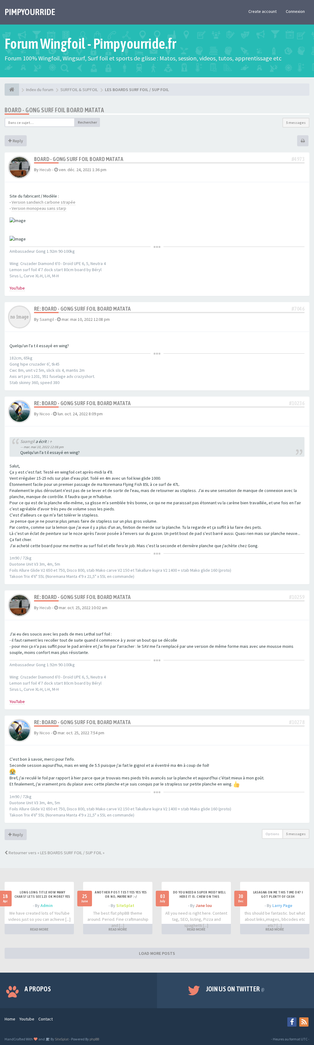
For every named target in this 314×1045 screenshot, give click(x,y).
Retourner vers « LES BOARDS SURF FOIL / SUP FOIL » (56, 852)
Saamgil (47, 319)
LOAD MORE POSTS (157, 953)
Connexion (295, 11)
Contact (45, 1019)
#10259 (296, 597)
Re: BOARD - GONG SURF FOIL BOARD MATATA (82, 308)
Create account (262, 11)
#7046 (298, 308)
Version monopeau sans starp (39, 208)
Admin (46, 905)
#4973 (298, 159)
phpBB (94, 1039)
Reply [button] (17, 141)
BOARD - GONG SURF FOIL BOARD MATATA (54, 109)
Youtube (26, 1019)
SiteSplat (125, 905)
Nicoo (45, 414)
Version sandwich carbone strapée (43, 202)
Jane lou (204, 905)
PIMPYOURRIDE (30, 12)
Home (10, 1019)
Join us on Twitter (235, 989)
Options (272, 834)
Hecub (45, 169)
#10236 (296, 403)
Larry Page (282, 905)
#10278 (296, 722)
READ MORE (39, 929)
